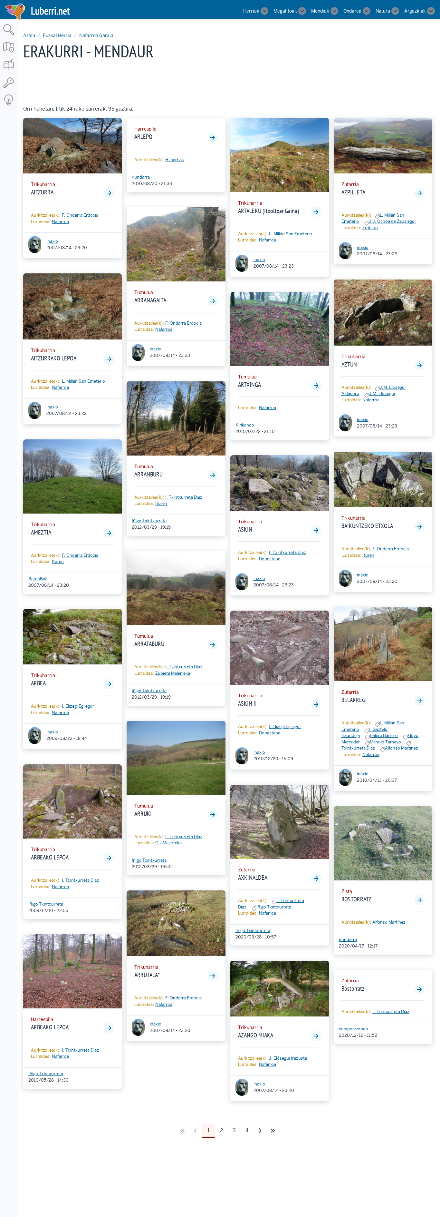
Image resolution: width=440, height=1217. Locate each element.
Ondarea (352, 11)
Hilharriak (174, 159)
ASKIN (245, 529)
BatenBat (37, 579)
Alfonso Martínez (401, 748)
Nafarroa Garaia (96, 35)
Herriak (251, 11)
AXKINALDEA (252, 877)
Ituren (58, 561)
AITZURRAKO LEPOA (53, 358)
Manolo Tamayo (385, 742)
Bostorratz (352, 988)
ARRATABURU (149, 644)
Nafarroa (60, 221)
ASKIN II (247, 703)
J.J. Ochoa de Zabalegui (392, 221)
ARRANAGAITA (150, 300)
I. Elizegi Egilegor (78, 706)
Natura (383, 11)
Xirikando (244, 425)
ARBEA (38, 683)
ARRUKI (143, 814)
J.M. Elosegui (382, 393)
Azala (29, 35)
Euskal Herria (57, 35)
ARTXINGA (249, 384)
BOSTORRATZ (356, 899)
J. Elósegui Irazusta (288, 1058)
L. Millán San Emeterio (83, 381)
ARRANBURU (148, 474)
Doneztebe (269, 559)
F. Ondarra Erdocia (80, 215)
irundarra (141, 177)
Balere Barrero (384, 735)
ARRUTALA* (147, 975)
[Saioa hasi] (9, 88)
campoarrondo (353, 1029)
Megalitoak (285, 11)
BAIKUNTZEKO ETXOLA (367, 526)
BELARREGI (354, 700)
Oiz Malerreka (168, 843)
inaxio (52, 241)
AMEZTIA (41, 532)
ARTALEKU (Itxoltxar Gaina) (268, 211)
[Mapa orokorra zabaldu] (9, 53)
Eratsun (370, 228)
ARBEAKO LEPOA (50, 857)
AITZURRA (42, 192)
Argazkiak (415, 11)
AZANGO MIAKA (255, 1035)
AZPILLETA (353, 192)
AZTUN (349, 364)
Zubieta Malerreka (172, 673)
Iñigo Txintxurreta (45, 904)
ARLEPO (143, 136)
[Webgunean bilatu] (9, 35)
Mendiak (320, 11)
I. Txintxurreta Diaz (80, 880)
